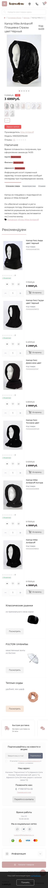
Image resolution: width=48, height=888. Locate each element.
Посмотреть (14, 631)
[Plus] (20, 293)
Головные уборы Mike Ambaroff (23, 219)
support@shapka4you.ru (24, 835)
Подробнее (36, 876)
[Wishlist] (13, 284)
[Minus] (5, 293)
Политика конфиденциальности (29, 761)
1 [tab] (19, 91)
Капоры (26, 18)
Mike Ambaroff (27, 132)
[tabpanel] (24, 61)
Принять (25, 882)
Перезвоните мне (24, 792)
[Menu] (4, 3)
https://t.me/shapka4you (23, 829)
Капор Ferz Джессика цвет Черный (33, 363)
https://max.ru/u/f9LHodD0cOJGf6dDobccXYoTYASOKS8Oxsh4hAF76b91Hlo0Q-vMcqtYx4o (17, 829)
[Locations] (29, 3)
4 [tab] (26, 91)
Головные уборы (14, 18)
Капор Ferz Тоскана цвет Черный (32, 423)
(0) (14, 140)
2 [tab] (21, 91)
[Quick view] (7, 284)
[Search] (5, 12)
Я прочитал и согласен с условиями (25, 762)
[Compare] (19, 284)
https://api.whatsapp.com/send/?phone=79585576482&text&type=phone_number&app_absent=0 (29, 829)
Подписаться (35, 756)
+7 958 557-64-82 (25, 789)
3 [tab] (24, 91)
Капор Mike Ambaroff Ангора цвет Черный (34, 483)
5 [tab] (28, 91)
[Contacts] (37, 3)
